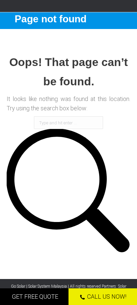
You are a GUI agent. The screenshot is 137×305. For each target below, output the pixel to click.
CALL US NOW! (106, 296)
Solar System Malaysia (47, 286)
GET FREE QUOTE (35, 296)
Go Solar (18, 286)
